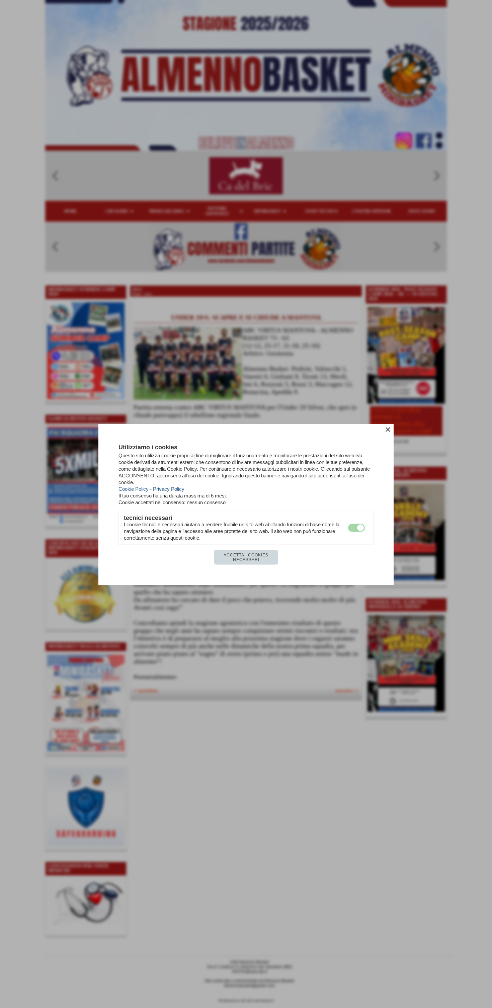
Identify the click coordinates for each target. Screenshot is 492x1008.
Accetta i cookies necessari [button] (246, 557)
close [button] (388, 429)
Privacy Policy (168, 488)
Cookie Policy (133, 488)
